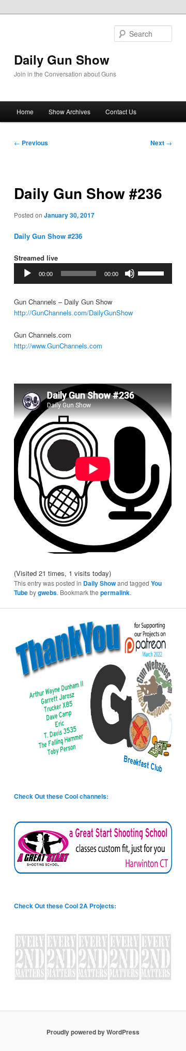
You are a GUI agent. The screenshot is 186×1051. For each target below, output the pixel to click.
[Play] (27, 273)
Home (25, 111)
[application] (93, 273)
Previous (31, 142)
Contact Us (120, 111)
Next (161, 142)
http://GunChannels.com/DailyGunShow (73, 312)
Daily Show (99, 583)
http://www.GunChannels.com (58, 346)
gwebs (47, 592)
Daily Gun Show (62, 59)
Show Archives (69, 111)
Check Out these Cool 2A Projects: (65, 905)
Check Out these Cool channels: (61, 796)
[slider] (152, 272)
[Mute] (130, 273)
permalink (115, 592)
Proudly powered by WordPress (93, 1032)
